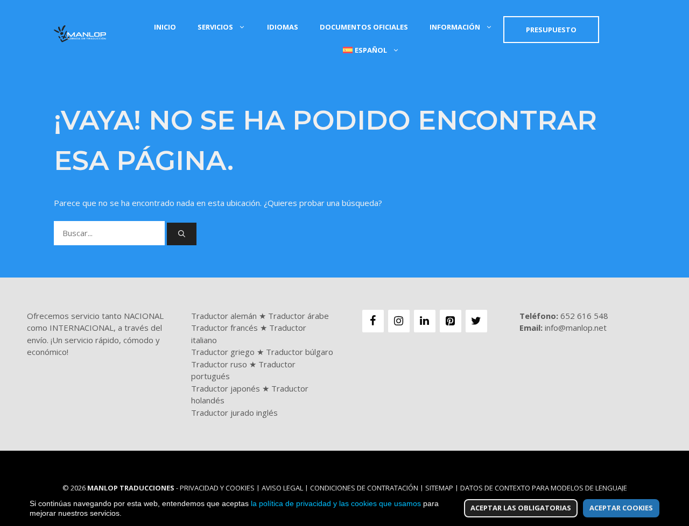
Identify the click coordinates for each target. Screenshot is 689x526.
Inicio (165, 27)
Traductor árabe (298, 315)
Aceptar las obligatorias (520, 508)
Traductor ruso (219, 364)
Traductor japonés (225, 388)
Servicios (215, 27)
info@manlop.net (576, 327)
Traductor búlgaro (299, 351)
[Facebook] (373, 321)
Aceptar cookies (621, 508)
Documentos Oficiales (364, 27)
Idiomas (282, 27)
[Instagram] (399, 321)
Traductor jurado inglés (234, 412)
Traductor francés (224, 327)
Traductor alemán (224, 315)
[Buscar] (181, 234)
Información (455, 27)
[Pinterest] (450, 321)
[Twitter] (476, 321)
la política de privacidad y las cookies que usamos (336, 503)
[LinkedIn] (424, 321)
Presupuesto (551, 29)
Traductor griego (223, 351)
